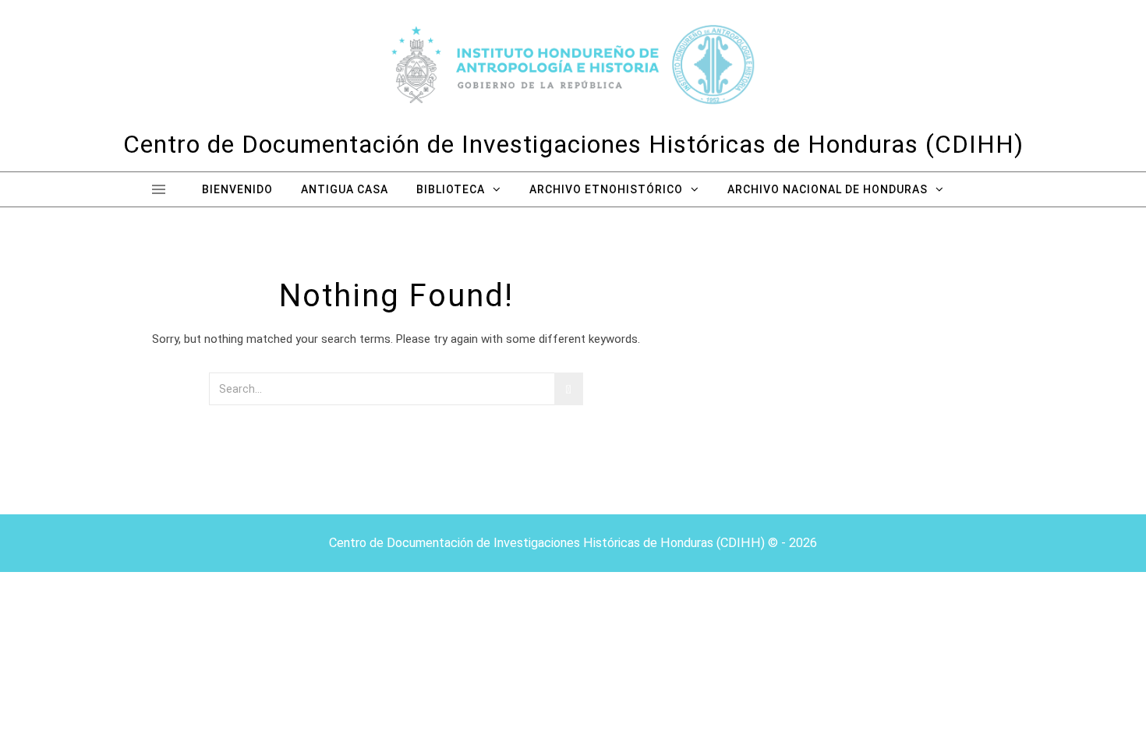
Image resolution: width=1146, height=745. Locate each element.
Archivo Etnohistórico (606, 189)
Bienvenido (237, 189)
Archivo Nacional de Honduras (827, 189)
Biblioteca (450, 189)
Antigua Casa (344, 189)
